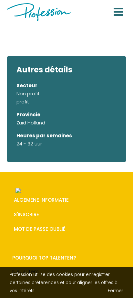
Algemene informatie (41, 200)
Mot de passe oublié (40, 229)
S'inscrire (26, 215)
